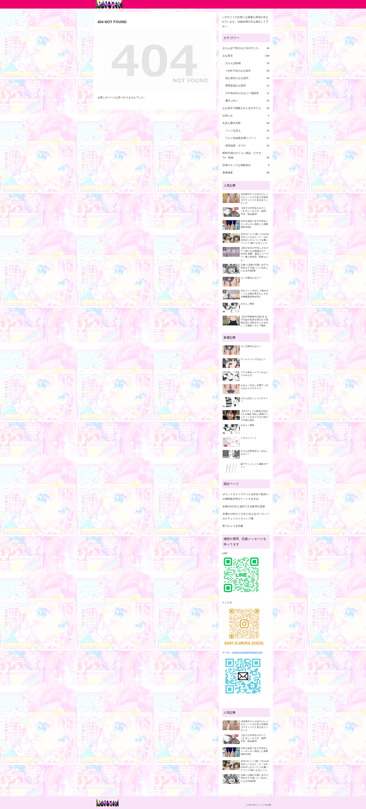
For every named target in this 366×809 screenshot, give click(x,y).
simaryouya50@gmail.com (247, 652)
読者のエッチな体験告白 (245, 165)
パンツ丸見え (247, 130)
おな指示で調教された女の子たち (245, 108)
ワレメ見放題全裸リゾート (247, 138)
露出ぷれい (247, 100)
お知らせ (245, 115)
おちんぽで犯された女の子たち (245, 48)
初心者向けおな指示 (247, 78)
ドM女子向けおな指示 (247, 70)
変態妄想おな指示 (247, 85)
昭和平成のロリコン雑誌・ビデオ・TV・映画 (245, 155)
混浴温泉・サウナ (247, 145)
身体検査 (245, 172)
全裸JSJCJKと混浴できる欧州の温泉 (243, 506)
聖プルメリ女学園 (232, 526)
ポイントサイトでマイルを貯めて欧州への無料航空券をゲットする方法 (245, 496)
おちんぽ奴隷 (247, 63)
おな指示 (245, 55)
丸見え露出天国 (245, 123)
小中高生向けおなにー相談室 (247, 93)
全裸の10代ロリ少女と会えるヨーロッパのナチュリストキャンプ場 (245, 516)
